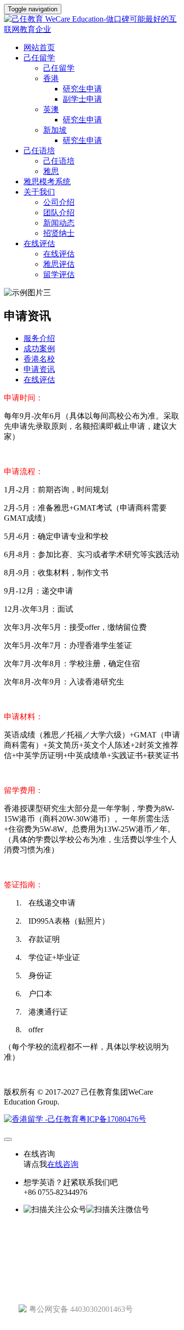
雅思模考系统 (47, 181)
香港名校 (39, 359)
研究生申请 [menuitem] (82, 89)
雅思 (51, 171)
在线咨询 (63, 1164)
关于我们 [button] (39, 192)
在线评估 (59, 254)
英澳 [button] (51, 109)
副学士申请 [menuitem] (82, 99)
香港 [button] (51, 78)
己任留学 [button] (39, 58)
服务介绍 (39, 338)
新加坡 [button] (55, 130)
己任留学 (59, 68)
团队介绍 (59, 212)
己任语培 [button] (39, 150)
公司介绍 (59, 202)
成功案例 (39, 348)
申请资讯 (39, 369)
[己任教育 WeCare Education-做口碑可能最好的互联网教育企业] (92, 24)
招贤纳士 (59, 233)
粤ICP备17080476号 (112, 1119)
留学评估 (59, 274)
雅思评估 (59, 264)
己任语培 (59, 161)
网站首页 (39, 47)
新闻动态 (59, 223)
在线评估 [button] (39, 243)
